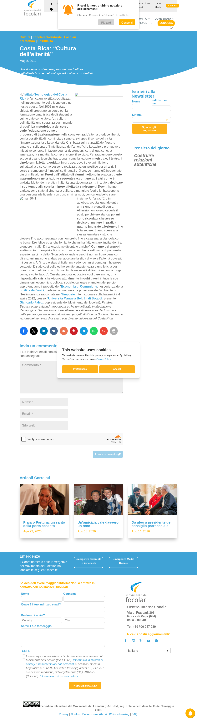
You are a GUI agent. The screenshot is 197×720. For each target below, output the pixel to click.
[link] (24, 331)
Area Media (158, 5)
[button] (176, 564)
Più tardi (106, 22)
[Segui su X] (141, 641)
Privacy (63, 714)
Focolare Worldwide (47, 37)
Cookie (75, 714)
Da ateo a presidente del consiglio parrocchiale (151, 524)
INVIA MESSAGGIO (85, 685)
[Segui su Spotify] (51, 9)
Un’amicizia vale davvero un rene (98, 524)
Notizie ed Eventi (137, 23)
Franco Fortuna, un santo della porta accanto (44, 524)
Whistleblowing (119, 714)
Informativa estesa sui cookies (59, 676)
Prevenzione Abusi (143, 5)
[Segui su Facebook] (51, 4)
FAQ (135, 714)
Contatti (172, 5)
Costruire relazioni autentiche (145, 160)
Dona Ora (166, 23)
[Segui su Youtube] (149, 641)
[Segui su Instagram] (133, 641)
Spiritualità (45, 41)
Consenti (127, 22)
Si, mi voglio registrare (149, 129)
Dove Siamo (163, 18)
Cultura (25, 37)
